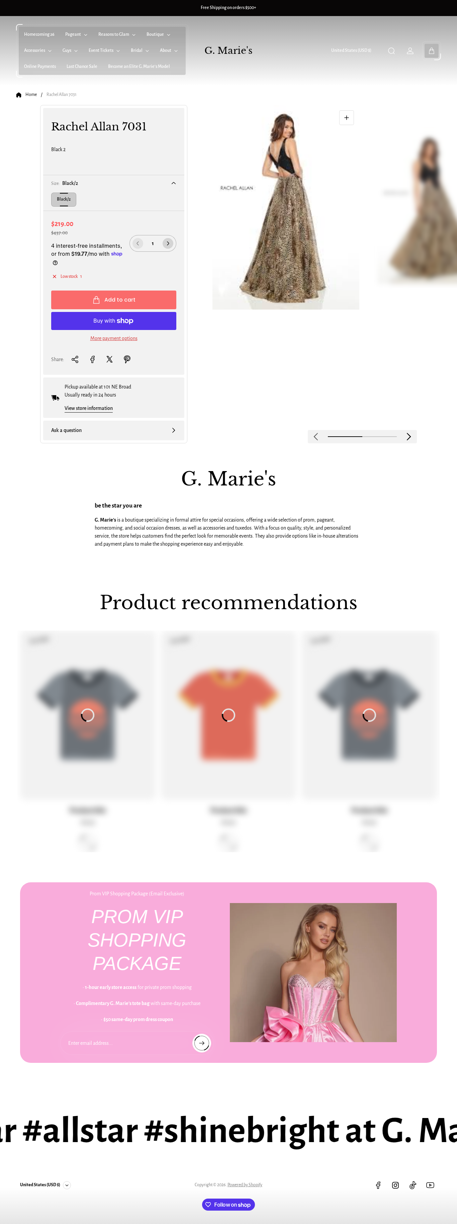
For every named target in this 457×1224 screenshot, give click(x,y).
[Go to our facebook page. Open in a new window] (378, 1185)
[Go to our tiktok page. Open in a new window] (413, 1185)
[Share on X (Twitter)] (109, 359)
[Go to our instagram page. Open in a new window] (395, 1185)
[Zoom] (346, 117)
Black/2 (64, 199)
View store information (89, 408)
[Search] (391, 51)
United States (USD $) (351, 50)
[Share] (75, 359)
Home (31, 94)
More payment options (114, 338)
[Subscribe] (201, 1043)
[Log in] (410, 51)
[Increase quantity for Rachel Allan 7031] (168, 243)
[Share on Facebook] (92, 359)
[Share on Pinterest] (127, 359)
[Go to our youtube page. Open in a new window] (430, 1185)
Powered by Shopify (244, 1185)
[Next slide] (409, 437)
